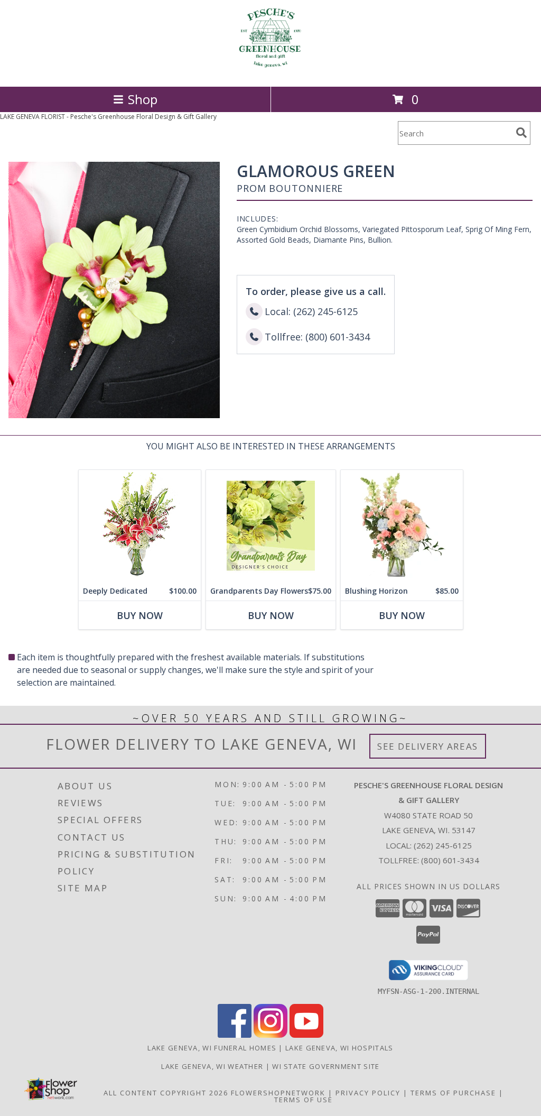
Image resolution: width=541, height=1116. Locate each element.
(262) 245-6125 (443, 845)
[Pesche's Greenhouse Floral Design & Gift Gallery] (270, 71)
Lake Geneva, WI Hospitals (339, 1048)
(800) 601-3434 (450, 860)
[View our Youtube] (306, 1035)
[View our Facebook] (234, 1035)
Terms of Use (303, 1099)
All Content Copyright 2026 (166, 1092)
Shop (142, 99)
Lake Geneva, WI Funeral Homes (211, 1048)
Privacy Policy (367, 1092)
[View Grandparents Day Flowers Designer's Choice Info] (270, 526)
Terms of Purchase (453, 1092)
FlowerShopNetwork (278, 1092)
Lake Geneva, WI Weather (212, 1066)
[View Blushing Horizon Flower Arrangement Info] (402, 526)
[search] (521, 133)
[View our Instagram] (270, 1035)
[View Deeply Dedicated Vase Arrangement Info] (140, 526)
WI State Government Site (325, 1066)
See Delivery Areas (427, 746)
